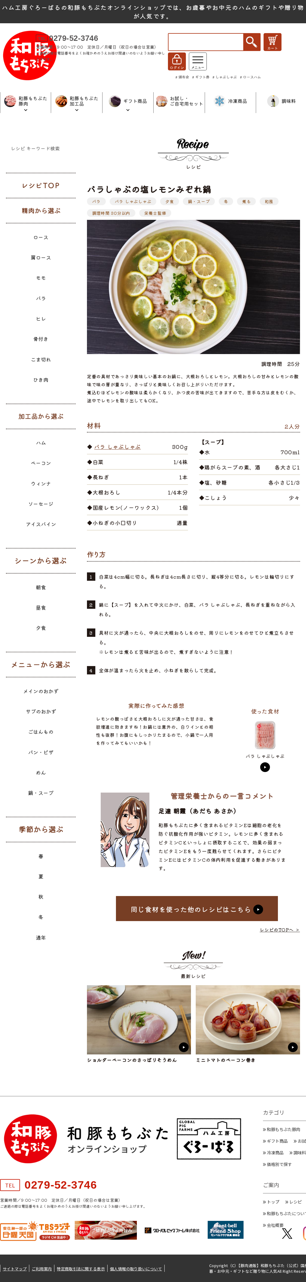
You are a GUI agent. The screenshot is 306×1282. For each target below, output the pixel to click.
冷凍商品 (275, 1153)
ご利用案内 (42, 1269)
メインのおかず (41, 691)
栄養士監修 (155, 213)
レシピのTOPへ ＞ (280, 929)
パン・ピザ (40, 752)
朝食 (41, 587)
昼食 (41, 607)
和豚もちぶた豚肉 (283, 1129)
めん (41, 772)
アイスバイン (41, 524)
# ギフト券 (200, 76)
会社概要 (275, 1225)
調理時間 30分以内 (111, 213)
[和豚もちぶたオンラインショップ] (30, 55)
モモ (41, 277)
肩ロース (41, 257)
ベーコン (41, 463)
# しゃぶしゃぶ (224, 76)
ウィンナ (41, 483)
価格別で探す (279, 1164)
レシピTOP (41, 185)
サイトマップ (15, 1269)
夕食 (169, 201)
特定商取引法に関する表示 (81, 1269)
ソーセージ (40, 503)
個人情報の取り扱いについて (136, 1269)
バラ (96, 201)
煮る (246, 201)
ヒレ (41, 318)
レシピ (295, 1202)
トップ (273, 1202)
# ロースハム (250, 76)
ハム (41, 442)
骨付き (40, 338)
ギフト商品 (277, 1141)
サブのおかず (41, 711)
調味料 (299, 1153)
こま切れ (41, 359)
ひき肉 (40, 379)
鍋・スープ (199, 201)
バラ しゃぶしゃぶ (133, 201)
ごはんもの (40, 731)
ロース (40, 237)
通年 (41, 937)
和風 (269, 201)
